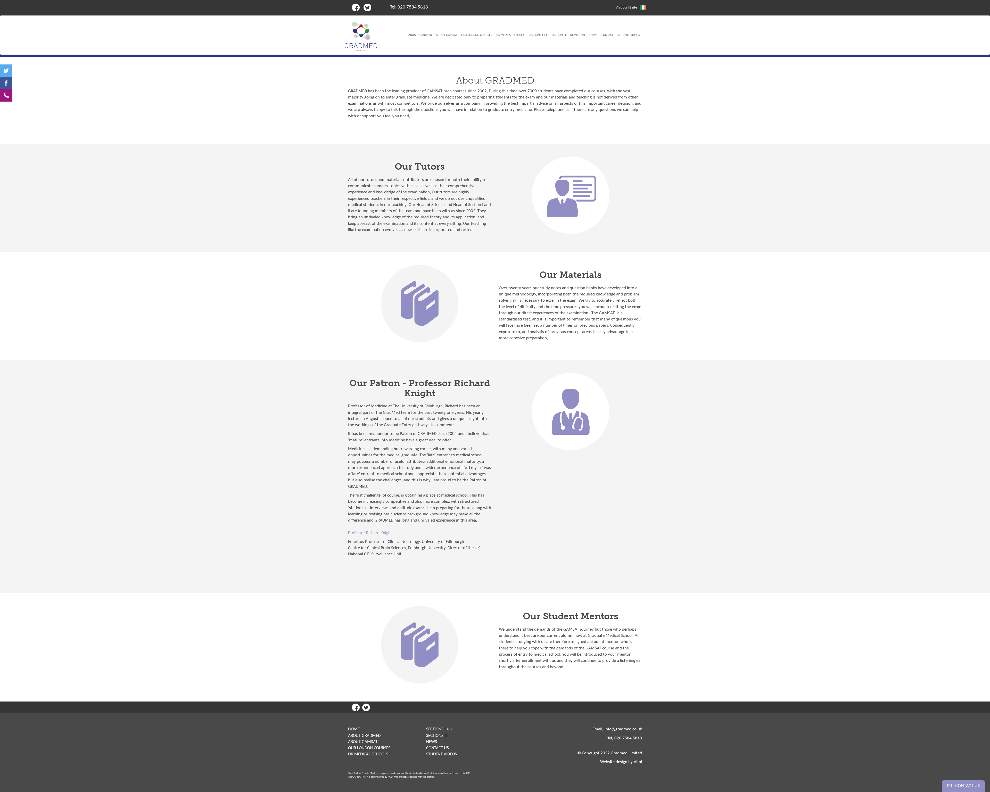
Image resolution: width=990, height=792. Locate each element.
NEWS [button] (593, 35)
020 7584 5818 (413, 7)
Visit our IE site (626, 8)
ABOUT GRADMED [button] (420, 35)
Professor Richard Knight (370, 533)
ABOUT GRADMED (364, 735)
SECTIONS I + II (439, 729)
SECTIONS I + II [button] (538, 35)
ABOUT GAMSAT (362, 742)
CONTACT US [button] (967, 785)
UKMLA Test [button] (577, 35)
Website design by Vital (621, 762)
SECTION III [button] (559, 35)
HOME (354, 729)
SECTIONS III (437, 735)
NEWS (431, 742)
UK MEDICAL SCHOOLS (368, 754)
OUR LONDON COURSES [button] (476, 35)
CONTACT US (437, 748)
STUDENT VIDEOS (441, 754)
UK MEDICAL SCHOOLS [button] (510, 35)
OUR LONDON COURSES (369, 748)
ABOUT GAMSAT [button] (446, 35)
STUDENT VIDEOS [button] (628, 35)
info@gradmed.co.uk (623, 729)
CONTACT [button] (607, 35)
